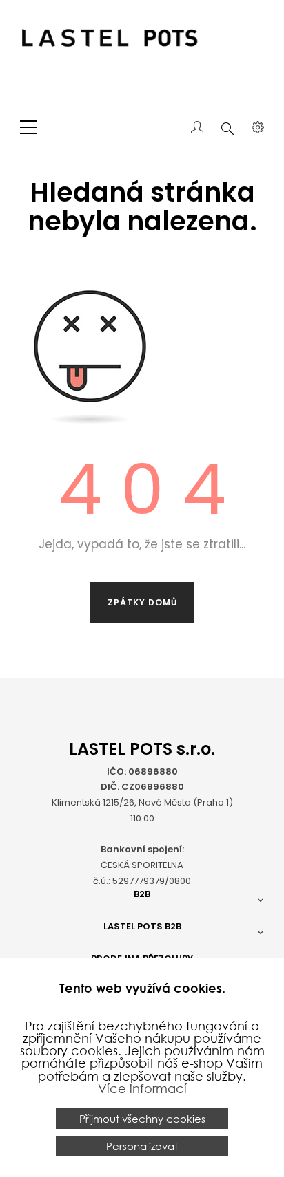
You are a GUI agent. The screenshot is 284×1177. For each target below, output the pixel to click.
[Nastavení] (258, 128)
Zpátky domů (142, 602)
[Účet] (197, 128)
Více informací (142, 1088)
